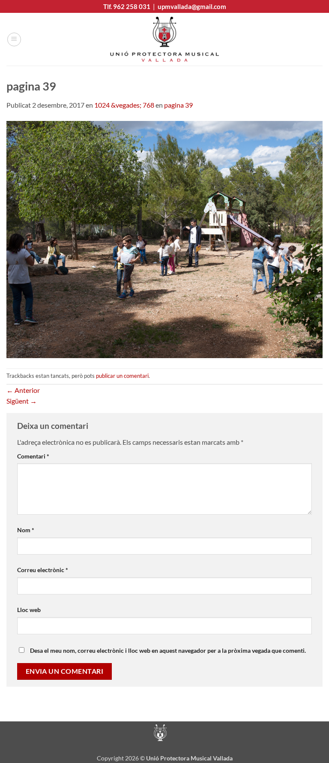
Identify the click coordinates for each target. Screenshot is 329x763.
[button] (14, 39)
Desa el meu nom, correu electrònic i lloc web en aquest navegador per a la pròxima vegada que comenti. (168, 650)
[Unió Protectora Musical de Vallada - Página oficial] (164, 39)
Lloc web (29, 609)
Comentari (33, 456)
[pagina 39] (164, 238)
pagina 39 (178, 105)
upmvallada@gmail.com (192, 6)
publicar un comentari (122, 375)
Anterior (23, 390)
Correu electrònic (42, 569)
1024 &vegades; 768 (124, 105)
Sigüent (21, 401)
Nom (25, 530)
